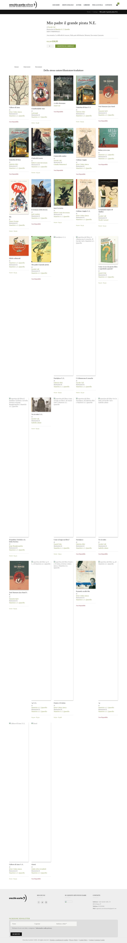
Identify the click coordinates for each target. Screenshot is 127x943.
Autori (78, 5)
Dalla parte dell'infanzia (77, 35)
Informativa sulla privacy (44, 928)
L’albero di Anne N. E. (16, 864)
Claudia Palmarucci (60, 164)
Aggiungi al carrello (65, 46)
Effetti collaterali (14, 258)
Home (89, 12)
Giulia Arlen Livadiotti (38, 869)
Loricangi (34, 113)
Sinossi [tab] (16, 67)
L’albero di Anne (14, 107)
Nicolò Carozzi (103, 220)
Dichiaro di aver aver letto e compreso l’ (32, 928)
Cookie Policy (83, 940)
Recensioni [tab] (38, 67)
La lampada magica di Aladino (105, 211)
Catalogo (95, 12)
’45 (99, 703)
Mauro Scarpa (13, 221)
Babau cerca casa (104, 150)
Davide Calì (51, 27)
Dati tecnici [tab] (27, 67)
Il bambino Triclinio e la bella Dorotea (17, 541)
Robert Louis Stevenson (39, 163)
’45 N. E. (34, 703)
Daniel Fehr (102, 273)
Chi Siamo (56, 5)
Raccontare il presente (97, 35)
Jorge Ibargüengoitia (16, 546)
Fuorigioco (79, 540)
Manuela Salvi (103, 111)
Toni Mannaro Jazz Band (106, 106)
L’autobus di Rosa (15, 160)
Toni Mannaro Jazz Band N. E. (18, 593)
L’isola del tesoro (37, 158)
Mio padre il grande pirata (40, 265)
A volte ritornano (59, 103)
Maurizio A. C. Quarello (62, 29)
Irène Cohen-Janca (15, 112)
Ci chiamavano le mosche (84, 378)
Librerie (87, 5)
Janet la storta (58, 208)
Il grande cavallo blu (83, 591)
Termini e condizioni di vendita (59, 940)
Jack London (35, 214)
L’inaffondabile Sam (38, 109)
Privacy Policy (73, 940)
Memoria (87, 35)
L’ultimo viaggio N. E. (83, 211)
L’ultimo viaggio (81, 160)
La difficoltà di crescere (62, 35)
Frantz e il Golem (59, 703)
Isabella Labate (36, 423)
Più (10, 217)
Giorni (33, 864)
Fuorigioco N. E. (59, 378)
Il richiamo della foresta (39, 210)
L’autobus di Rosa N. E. (83, 107)
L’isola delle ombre (60, 156)
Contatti (108, 5)
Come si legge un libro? (61, 540)
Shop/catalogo (68, 5)
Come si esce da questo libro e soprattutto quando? (107, 268)
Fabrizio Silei (80, 112)
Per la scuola (97, 5)
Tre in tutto (102, 540)
